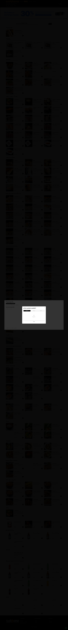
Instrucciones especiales (10, 307)
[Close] (62, 301)
